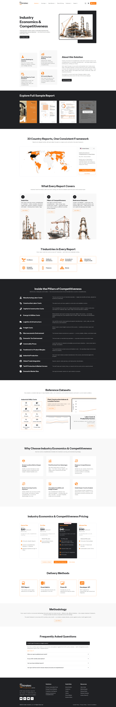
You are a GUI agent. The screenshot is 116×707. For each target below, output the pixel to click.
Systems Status (68, 697)
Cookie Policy (76, 704)
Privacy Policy (83, 704)
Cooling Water (26, 410)
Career (67, 691)
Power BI (63, 587)
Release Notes (84, 691)
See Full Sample (67, 80)
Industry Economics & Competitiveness (51, 694)
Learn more (30, 650)
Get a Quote (72, 562)
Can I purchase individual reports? (35, 663)
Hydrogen (26, 421)
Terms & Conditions (91, 704)
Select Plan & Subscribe (60, 562)
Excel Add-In (45, 587)
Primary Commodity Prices (52, 687)
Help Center (83, 687)
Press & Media (68, 695)
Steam (26, 405)
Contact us (67, 689)
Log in (93, 3)
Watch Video (25, 37)
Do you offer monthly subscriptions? (36, 658)
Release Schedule (85, 693)
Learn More (87, 173)
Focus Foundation (32, 694)
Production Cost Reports (51, 691)
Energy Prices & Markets (51, 689)
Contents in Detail (46, 562)
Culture (67, 693)
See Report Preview (87, 170)
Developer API (85, 587)
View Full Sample (88, 111)
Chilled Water (37, 405)
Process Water (37, 427)
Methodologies (84, 689)
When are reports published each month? (37, 654)
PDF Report (25, 587)
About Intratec (68, 687)
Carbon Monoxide (37, 421)
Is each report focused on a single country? (37, 643)
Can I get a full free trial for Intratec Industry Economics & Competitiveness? (45, 667)
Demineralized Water (26, 428)
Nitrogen (26, 416)
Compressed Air (37, 410)
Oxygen (37, 416)
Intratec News (84, 695)
